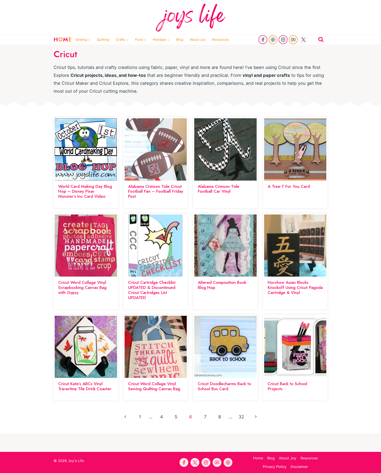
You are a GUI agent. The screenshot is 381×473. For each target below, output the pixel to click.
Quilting (103, 39)
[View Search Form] (321, 39)
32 (241, 416)
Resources (220, 39)
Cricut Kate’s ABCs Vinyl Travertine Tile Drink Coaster (84, 386)
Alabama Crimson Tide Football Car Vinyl (218, 188)
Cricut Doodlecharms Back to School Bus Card (224, 386)
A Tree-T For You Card (289, 186)
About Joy (197, 39)
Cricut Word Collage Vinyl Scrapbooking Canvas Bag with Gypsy (82, 287)
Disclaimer (299, 466)
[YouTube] (293, 39)
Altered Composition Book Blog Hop (222, 284)
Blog (179, 39)
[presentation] (86, 149)
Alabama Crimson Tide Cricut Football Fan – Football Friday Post (155, 191)
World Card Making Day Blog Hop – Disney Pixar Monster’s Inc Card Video (85, 191)
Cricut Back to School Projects (287, 386)
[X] (303, 39)
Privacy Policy (274, 466)
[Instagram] (283, 39)
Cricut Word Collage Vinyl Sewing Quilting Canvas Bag (154, 386)
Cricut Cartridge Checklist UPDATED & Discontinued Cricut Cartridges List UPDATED (152, 289)
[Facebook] (262, 39)
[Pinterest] (273, 39)
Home (258, 458)
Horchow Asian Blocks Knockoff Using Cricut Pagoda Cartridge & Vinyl (295, 287)
